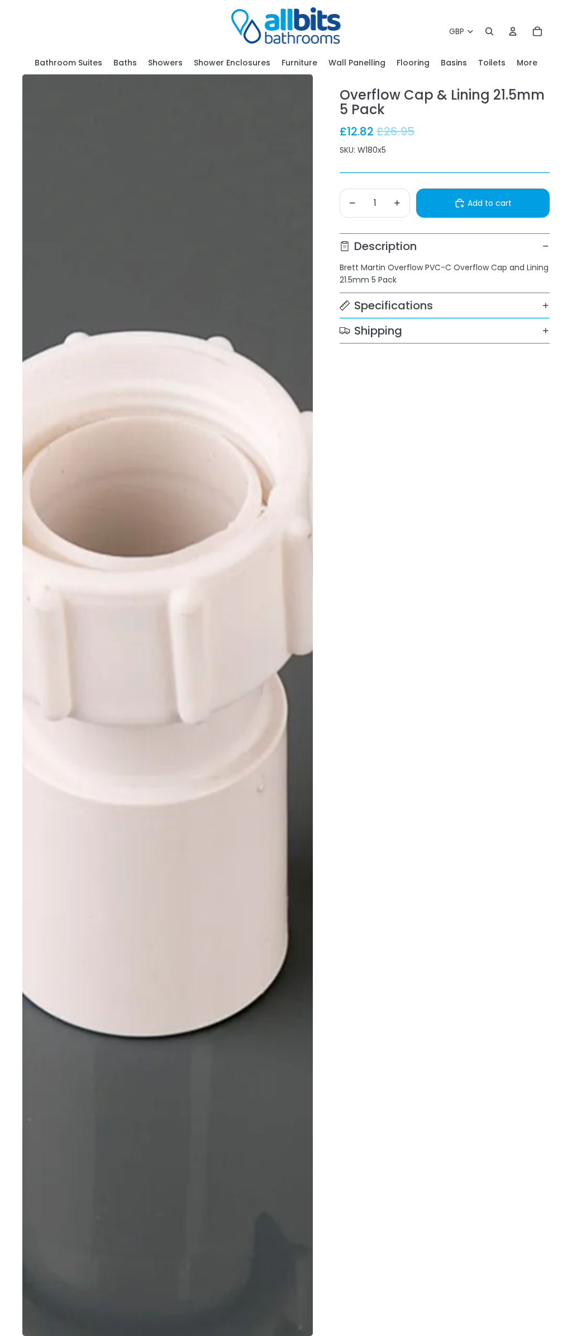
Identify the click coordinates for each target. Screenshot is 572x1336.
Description (385, 246)
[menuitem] (527, 63)
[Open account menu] (512, 31)
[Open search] (489, 31)
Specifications (393, 305)
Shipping (378, 330)
